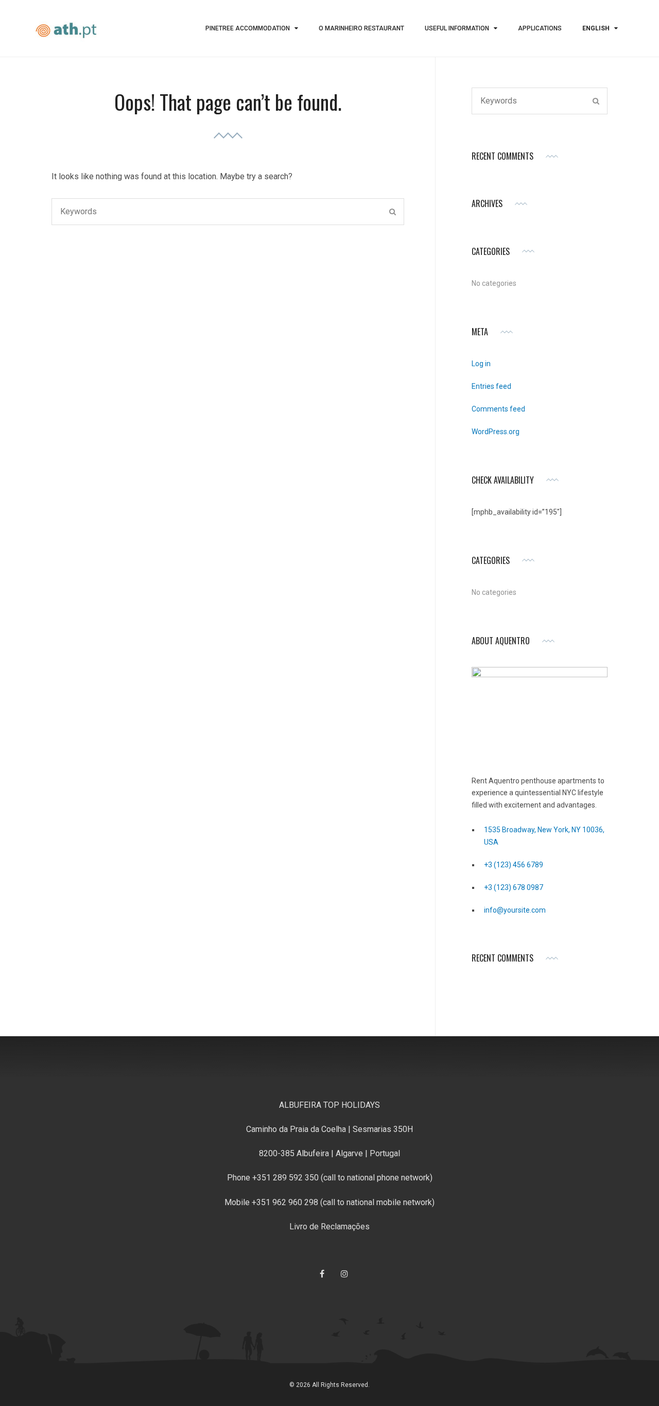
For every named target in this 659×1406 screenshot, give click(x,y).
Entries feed (491, 386)
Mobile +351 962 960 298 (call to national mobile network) (329, 1202)
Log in (481, 363)
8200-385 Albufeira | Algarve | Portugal (329, 1153)
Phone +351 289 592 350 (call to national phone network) (329, 1177)
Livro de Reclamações (329, 1226)
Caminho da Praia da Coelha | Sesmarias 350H (329, 1129)
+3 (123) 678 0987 (513, 887)
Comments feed (498, 409)
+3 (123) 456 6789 (513, 865)
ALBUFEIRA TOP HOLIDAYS (329, 1105)
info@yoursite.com (515, 910)
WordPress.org (495, 431)
